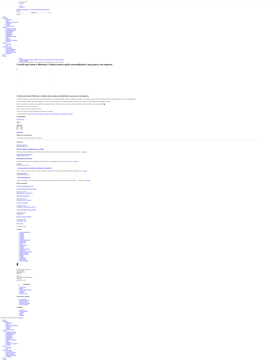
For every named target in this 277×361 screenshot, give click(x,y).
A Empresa (5, 18)
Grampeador (8, 35)
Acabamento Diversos (11, 30)
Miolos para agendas (24, 254)
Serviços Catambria (39, 113)
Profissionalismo (64, 113)
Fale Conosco (22, 310)
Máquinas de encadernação (25, 251)
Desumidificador (9, 31)
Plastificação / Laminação (11, 40)
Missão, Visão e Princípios (12, 22)
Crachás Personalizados (24, 240)
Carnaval (21, 237)
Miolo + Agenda (20, 223)
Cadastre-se (22, 7)
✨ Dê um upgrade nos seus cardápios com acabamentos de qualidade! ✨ (35, 168)
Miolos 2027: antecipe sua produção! (24, 216)
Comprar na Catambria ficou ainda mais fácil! (26, 209)
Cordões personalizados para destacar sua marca (27, 188)
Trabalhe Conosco (10, 26)
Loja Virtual (22, 250)
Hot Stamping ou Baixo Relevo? (24, 158)
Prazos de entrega (10, 50)
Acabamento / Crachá (11, 28)
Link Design (32, 113)
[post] (25, 186)
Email (22, 119)
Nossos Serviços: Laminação (22, 202)
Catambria (46, 113)
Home (4, 17)
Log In (21, 5)
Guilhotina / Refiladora (11, 36)
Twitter (21, 314)
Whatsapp (21, 315)
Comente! (70, 113)
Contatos (21, 3)
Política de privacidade (11, 52)
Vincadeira (8, 41)
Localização (8, 23)
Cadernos (21, 234)
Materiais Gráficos (23, 253)
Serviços (5, 43)
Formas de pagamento (11, 49)
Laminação (22, 247)
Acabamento (9, 44)
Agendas (21, 233)
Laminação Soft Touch (24, 249)
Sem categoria (22, 259)
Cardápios (21, 236)
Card (7, 45)
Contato (4, 55)
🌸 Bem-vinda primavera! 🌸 (24, 177)
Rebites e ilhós (22, 258)
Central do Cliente (7, 46)
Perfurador (8, 39)
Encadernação (9, 32)
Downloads (8, 53)
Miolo (7, 37)
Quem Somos (9, 19)
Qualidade (21, 256)
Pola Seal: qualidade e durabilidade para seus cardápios (30, 149)
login (27, 138)
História (7, 20)
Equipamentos (22, 242)
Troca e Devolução (23, 304)
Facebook (19, 119)
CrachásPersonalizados (54, 113)
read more (84, 152)
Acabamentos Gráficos (24, 232)
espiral (20, 243)
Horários (21, 246)
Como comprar (9, 48)
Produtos (5, 27)
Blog (4, 54)
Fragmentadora (9, 33)
